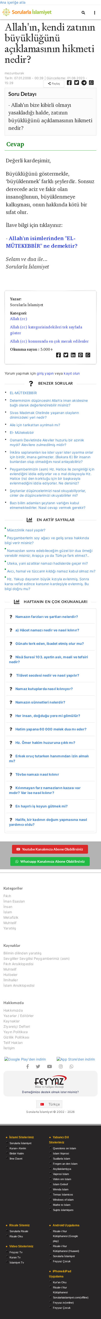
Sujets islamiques (63, 1209)
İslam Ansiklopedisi (18, 985)
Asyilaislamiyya (62, 1168)
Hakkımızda (13, 1010)
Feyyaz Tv (16, 1252)
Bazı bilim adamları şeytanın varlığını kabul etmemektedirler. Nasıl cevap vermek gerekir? (48, 505)
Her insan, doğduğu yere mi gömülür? (47, 716)
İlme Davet (16, 1158)
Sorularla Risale (19, 1231)
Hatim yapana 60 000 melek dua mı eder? (51, 729)
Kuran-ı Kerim (18, 1148)
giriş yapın (45, 373)
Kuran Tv (15, 1257)
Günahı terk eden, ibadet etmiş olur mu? (49, 643)
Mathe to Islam (61, 1204)
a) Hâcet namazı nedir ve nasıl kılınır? (47, 630)
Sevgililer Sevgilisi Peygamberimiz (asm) (36, 958)
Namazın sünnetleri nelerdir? (40, 702)
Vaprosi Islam (61, 1174)
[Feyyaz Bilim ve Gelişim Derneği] (50, 1082)
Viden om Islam (62, 1179)
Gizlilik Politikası (16, 1037)
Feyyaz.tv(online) (63, 1302)
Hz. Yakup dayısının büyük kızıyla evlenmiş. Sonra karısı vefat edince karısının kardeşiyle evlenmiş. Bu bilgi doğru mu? (47, 584)
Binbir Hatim (17, 1153)
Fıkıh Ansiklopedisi (18, 964)
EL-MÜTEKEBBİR (23, 393)
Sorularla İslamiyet (20, 1143)
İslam (7, 912)
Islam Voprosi (61, 1153)
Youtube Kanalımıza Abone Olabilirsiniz (52, 849)
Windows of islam (63, 1199)
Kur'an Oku (59, 1282)
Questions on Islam (64, 1148)
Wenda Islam (60, 1189)
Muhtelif (9, 923)
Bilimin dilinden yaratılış (22, 953)
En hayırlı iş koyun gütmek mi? (41, 806)
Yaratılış (9, 928)
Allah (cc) (18, 318)
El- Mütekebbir (22, 432)
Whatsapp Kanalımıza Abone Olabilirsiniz (52, 861)
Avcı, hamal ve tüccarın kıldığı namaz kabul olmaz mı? (51, 571)
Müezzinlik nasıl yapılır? (26, 530)
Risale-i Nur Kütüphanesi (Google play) (65, 1236)
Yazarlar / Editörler (18, 1016)
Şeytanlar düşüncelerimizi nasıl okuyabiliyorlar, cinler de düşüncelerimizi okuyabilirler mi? (48, 493)
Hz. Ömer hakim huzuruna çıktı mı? (45, 742)
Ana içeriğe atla (12, 2)
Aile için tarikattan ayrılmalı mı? (35, 425)
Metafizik (11, 917)
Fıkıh (7, 896)
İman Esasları (14, 901)
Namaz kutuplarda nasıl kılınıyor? (44, 689)
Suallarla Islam (61, 1158)
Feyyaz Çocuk (62, 1261)
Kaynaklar (11, 1021)
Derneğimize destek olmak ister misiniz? (50, 1092)
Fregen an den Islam (65, 1163)
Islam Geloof (60, 1184)
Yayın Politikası (15, 1032)
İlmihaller (10, 980)
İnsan (7, 907)
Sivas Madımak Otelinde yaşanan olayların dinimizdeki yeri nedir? (44, 415)
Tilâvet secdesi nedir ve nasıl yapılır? (47, 675)
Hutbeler (10, 974)
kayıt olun (72, 373)
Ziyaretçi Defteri (16, 1026)
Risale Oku (16, 1236)
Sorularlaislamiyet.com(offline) (70, 1297)
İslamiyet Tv (17, 1262)
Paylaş (55, 83)
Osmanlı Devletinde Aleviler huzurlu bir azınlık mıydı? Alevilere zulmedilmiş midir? (47, 442)
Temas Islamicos (63, 1194)
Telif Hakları (13, 1042)
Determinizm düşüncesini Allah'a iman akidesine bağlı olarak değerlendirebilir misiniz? (49, 402)
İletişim (9, 1048)
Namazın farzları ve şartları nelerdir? (46, 617)
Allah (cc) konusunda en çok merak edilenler (49, 341)
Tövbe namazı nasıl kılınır (37, 774)
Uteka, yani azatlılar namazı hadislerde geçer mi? (47, 563)
